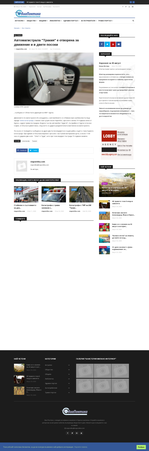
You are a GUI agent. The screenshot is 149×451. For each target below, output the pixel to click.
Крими (19, 189)
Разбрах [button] (141, 447)
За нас (39, 7)
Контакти (56, 7)
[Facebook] (122, 7)
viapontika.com (21, 49)
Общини (43, 21)
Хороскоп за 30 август (110, 63)
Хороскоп (32, 7)
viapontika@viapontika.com (39, 165)
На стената (26, 28)
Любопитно (55, 21)
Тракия (34, 141)
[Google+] (77, 433)
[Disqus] (54, 250)
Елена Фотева (104, 66)
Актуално (19, 21)
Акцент (104, 183)
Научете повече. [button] (81, 447)
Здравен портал (70, 21)
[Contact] (132, 7)
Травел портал (105, 21)
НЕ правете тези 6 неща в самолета (40, 2)
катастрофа (26, 141)
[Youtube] (129, 7)
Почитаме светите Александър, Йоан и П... (34, 390)
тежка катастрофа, (26, 120)
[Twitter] (126, 7)
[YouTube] (81, 433)
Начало (17, 28)
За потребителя (88, 21)
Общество (31, 21)
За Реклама (47, 7)
